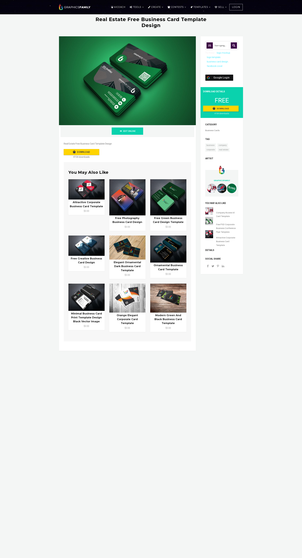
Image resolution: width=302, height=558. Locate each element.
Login (236, 7)
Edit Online (129, 131)
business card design (217, 61)
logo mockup (223, 53)
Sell (221, 7)
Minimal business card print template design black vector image (86, 317)
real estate (223, 150)
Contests (177, 7)
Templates (200, 7)
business (211, 145)
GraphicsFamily (222, 180)
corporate (211, 150)
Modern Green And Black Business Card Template (168, 319)
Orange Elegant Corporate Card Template (127, 319)
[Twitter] (212, 266)
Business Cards (212, 130)
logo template (213, 57)
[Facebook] (207, 266)
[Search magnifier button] (234, 45)
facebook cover (215, 66)
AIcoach (119, 7)
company (223, 145)
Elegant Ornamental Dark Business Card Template (127, 266)
